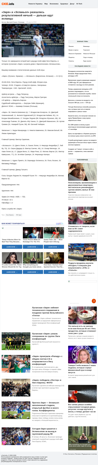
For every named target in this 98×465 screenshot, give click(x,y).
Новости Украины (35, 4)
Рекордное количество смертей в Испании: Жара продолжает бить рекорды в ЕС (80, 73)
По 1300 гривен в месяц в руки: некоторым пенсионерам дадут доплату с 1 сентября (82, 127)
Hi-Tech (79, 4)
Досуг (72, 4)
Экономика (54, 4)
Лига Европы (10, 215)
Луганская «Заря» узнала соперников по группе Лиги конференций (46, 336)
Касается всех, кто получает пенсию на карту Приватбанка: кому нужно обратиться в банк (82, 118)
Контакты (71, 454)
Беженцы (86, 46)
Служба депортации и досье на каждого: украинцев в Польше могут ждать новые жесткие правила (82, 142)
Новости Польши (89, 53)
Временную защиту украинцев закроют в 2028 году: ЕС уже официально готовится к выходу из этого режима (82, 82)
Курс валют (87, 61)
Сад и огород (87, 57)
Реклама (78, 454)
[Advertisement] (33, 289)
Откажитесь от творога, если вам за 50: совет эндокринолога (81, 228)
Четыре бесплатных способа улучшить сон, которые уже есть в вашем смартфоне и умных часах (82, 109)
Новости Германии (75, 53)
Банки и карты (73, 50)
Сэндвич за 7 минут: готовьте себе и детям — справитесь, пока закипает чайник (81, 151)
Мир (46, 4)
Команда (21, 22)
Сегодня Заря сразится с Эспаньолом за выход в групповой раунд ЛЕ (44, 431)
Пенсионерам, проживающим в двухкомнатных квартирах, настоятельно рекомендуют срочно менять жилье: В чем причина (82, 187)
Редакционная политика (89, 454)
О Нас (65, 454)
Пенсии (71, 46)
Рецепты (71, 57)
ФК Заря (18, 215)
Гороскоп (86, 50)
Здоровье (64, 4)
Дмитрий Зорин (12, 22)
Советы (71, 61)
